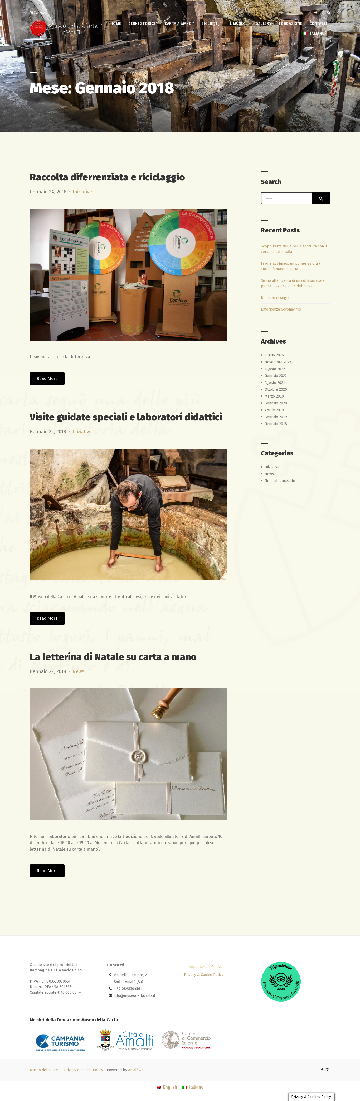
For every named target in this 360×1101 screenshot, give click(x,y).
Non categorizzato (280, 481)
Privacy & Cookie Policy (203, 975)
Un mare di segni (275, 297)
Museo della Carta (45, 1070)
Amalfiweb (137, 1070)
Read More (47, 378)
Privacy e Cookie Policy (83, 1070)
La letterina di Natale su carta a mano (113, 657)
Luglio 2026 (274, 355)
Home (115, 23)
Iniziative (82, 192)
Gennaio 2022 (276, 376)
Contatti (318, 23)
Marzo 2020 (274, 396)
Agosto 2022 (275, 369)
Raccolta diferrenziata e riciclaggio (107, 177)
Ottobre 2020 (276, 389)
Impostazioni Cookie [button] (206, 967)
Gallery (263, 23)
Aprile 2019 (274, 410)
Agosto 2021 (275, 382)
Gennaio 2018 (276, 424)
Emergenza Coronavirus (281, 309)
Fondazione (290, 23)
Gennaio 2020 (276, 403)
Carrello (39, 13)
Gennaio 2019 (276, 417)
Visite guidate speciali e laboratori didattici (126, 417)
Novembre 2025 (278, 362)
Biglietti (210, 23)
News (78, 671)
